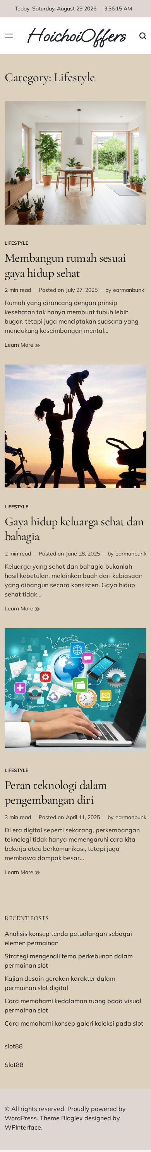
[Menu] (9, 35)
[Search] (142, 35)
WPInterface (23, 1127)
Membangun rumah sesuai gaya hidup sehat (65, 265)
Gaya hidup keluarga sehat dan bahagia (74, 529)
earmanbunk (128, 289)
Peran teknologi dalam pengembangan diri (56, 792)
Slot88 (14, 1064)
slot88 (14, 1046)
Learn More (22, 345)
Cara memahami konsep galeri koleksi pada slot (74, 1023)
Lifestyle (16, 243)
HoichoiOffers (76, 36)
